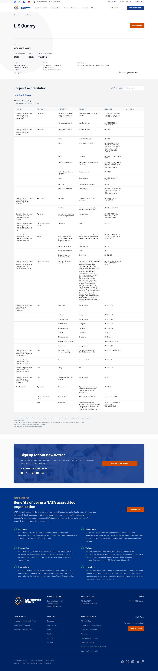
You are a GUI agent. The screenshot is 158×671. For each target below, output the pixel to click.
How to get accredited (22, 625)
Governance (51, 625)
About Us (84, 8)
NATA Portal (112, 2)
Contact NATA (139, 2)
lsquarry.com (18, 73)
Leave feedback (136, 629)
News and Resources (71, 8)
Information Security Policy (91, 625)
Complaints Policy (87, 642)
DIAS (92, 8)
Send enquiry (137, 25)
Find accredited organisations (25, 621)
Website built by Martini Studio (22, 663)
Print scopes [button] (118, 88)
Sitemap (84, 634)
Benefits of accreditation (23, 629)
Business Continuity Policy (91, 651)
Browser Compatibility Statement (93, 647)
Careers (50, 642)
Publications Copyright (89, 638)
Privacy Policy (86, 621)
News (49, 629)
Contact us (51, 634)
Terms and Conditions (89, 629)
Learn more (135, 509)
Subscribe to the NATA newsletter (48, 2)
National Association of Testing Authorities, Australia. (36, 660)
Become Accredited (136, 8)
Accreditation (55, 8)
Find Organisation (41, 8)
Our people (51, 621)
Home (16, 15)
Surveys (50, 638)
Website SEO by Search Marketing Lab (41, 663)
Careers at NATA (125, 2)
